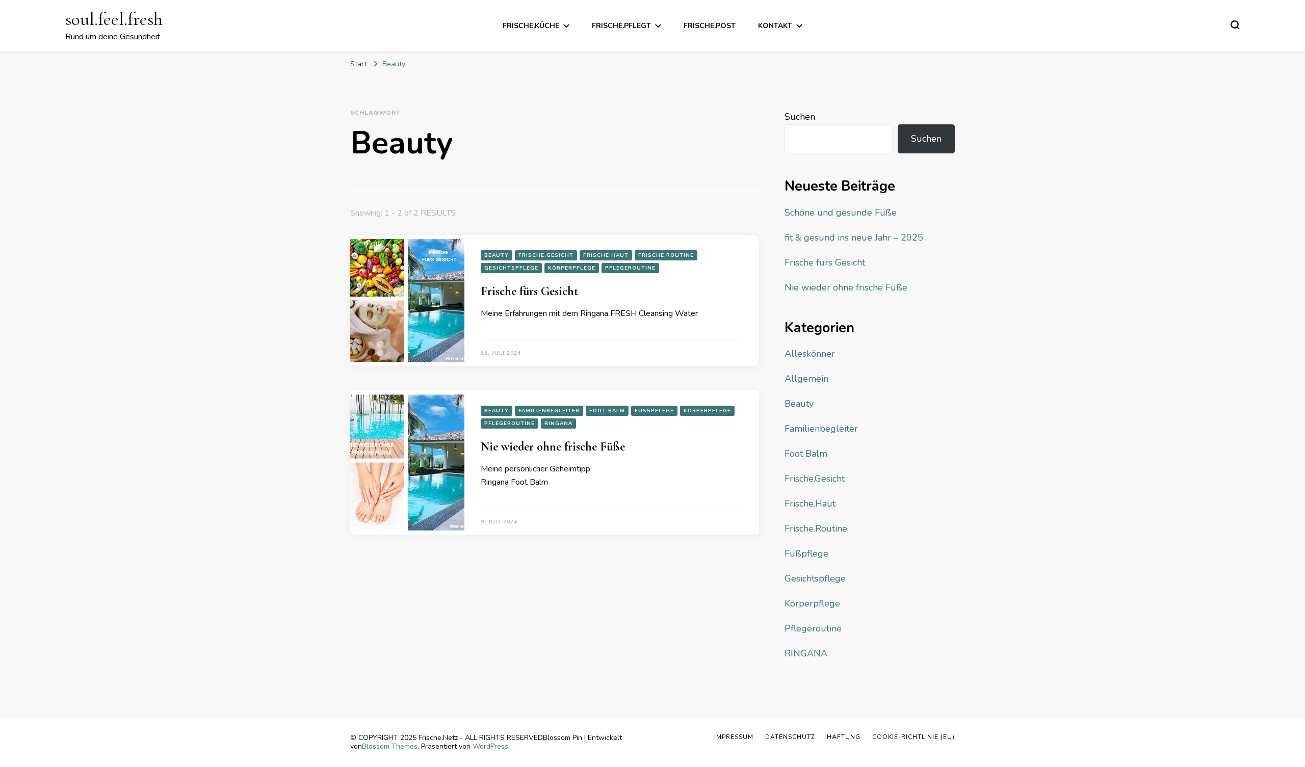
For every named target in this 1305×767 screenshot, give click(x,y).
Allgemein (806, 379)
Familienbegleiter (549, 410)
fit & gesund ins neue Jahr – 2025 (854, 237)
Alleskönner (810, 354)
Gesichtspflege (511, 268)
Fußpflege (654, 410)
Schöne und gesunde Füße (841, 212)
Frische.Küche (531, 26)
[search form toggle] (1235, 25)
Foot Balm (607, 410)
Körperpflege (571, 268)
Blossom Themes (389, 746)
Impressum (733, 737)
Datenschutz (790, 737)
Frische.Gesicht (545, 255)
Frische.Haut (606, 255)
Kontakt (775, 26)
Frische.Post (710, 26)
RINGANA (558, 423)
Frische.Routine (666, 255)
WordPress (490, 746)
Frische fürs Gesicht (530, 291)
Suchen (800, 117)
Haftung (843, 737)
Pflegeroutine (630, 268)
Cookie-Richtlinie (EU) (913, 737)
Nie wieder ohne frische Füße (553, 446)
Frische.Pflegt (621, 26)
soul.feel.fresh (114, 19)
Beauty (496, 255)
